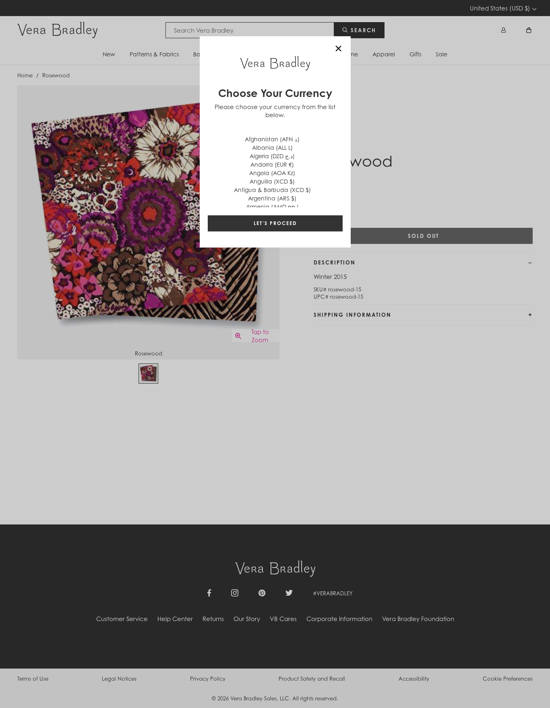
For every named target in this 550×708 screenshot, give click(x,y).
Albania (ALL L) (272, 147)
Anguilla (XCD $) (272, 181)
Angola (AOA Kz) (272, 172)
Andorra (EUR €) (272, 164)
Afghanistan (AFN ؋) (272, 139)
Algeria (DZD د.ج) (272, 156)
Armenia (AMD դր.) (272, 206)
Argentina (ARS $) (272, 198)
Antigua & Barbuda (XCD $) (272, 189)
